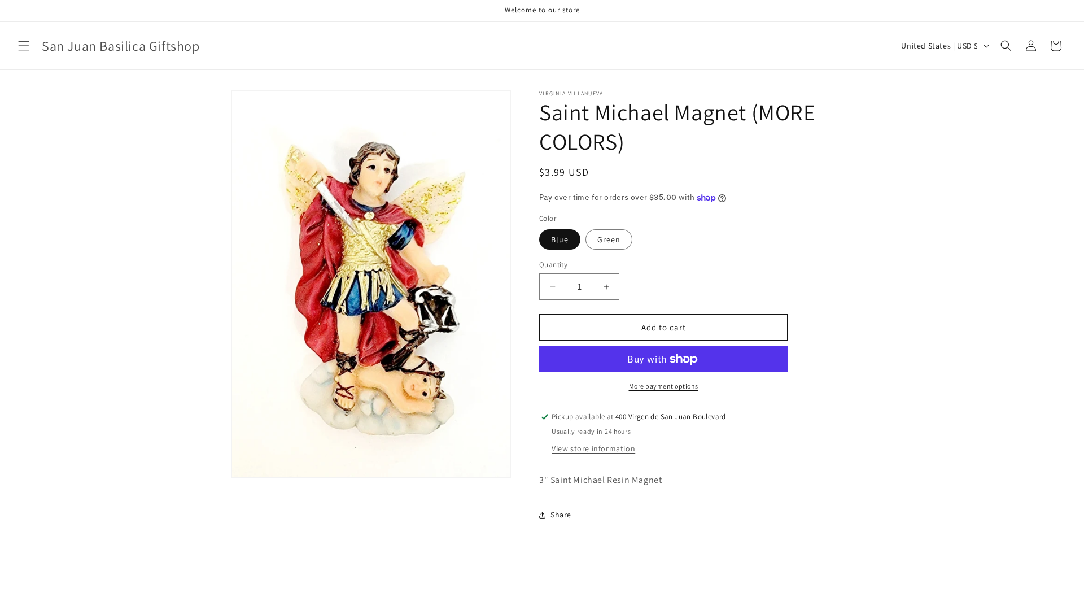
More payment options (663, 386)
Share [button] (560, 514)
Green (608, 239)
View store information (593, 448)
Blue (560, 239)
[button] (23, 45)
